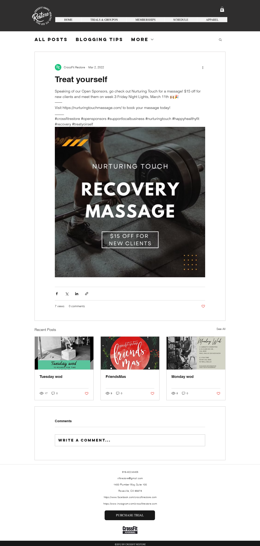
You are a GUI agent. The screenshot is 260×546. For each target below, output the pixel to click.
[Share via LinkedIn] (77, 294)
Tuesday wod (51, 376)
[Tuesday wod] (64, 353)
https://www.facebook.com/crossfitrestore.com (130, 497)
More (139, 39)
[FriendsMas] (130, 353)
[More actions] (202, 67)
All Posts (51, 39)
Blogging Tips (99, 39)
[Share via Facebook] (57, 294)
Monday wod (182, 376)
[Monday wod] (196, 353)
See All (221, 329)
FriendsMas (116, 376)
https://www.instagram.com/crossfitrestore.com (130, 503)
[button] (222, 9)
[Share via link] (87, 294)
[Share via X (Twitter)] (67, 294)
